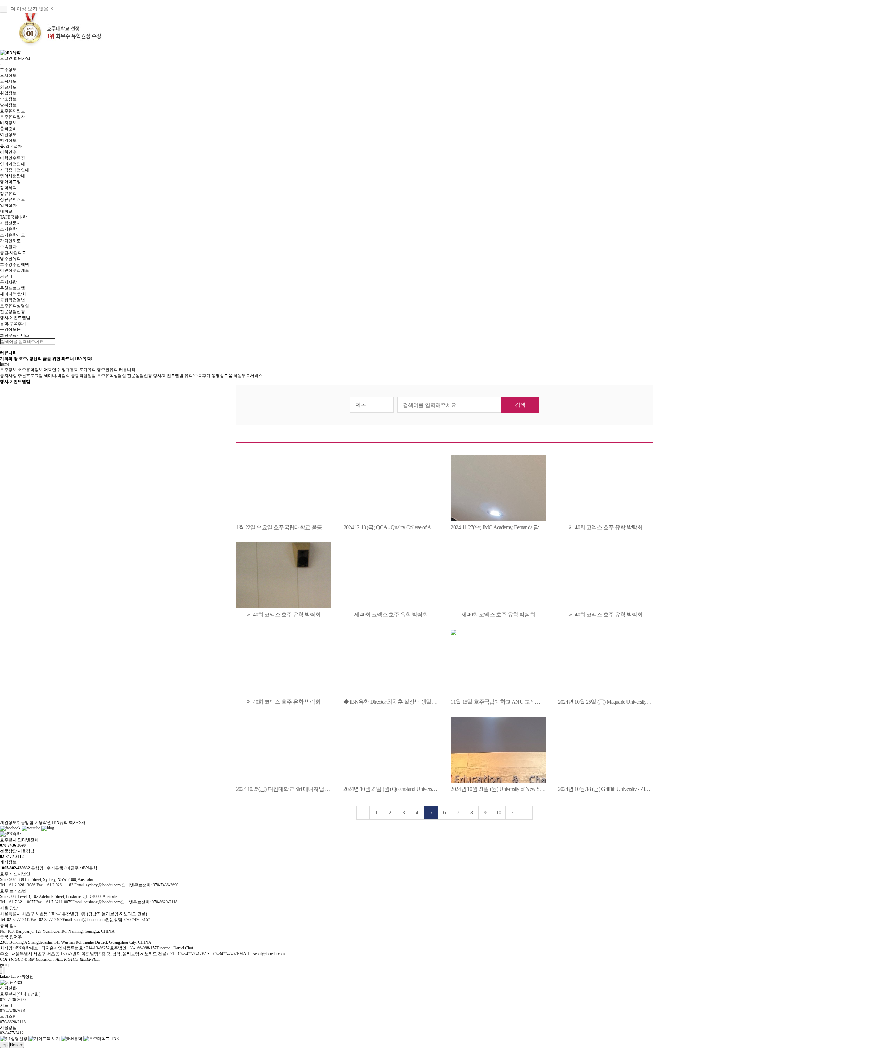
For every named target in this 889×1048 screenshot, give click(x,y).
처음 (363, 813)
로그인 (6, 58)
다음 (512, 813)
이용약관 (42, 822)
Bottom (16, 1044)
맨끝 (526, 813)
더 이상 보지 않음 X (31, 8)
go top (5, 964)
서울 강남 (9, 908)
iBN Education (40, 959)
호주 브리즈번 (13, 891)
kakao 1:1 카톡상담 (17, 976)
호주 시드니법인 (15, 873)
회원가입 (22, 58)
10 (498, 813)
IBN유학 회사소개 (68, 822)
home (4, 364)
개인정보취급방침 (16, 822)
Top (4, 1044)
